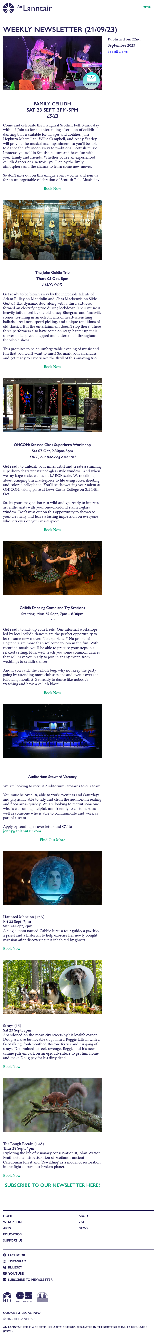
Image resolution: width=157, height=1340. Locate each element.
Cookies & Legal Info (21, 1312)
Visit (82, 1221)
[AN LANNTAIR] (27, 7)
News (83, 1228)
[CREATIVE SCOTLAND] (23, 1297)
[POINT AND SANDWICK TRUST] (42, 1297)
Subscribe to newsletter (30, 1279)
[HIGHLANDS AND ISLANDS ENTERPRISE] (7, 1297)
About (84, 1215)
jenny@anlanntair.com (22, 831)
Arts (7, 1228)
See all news (118, 51)
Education (12, 1234)
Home (8, 1215)
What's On (12, 1221)
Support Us (12, 1240)
